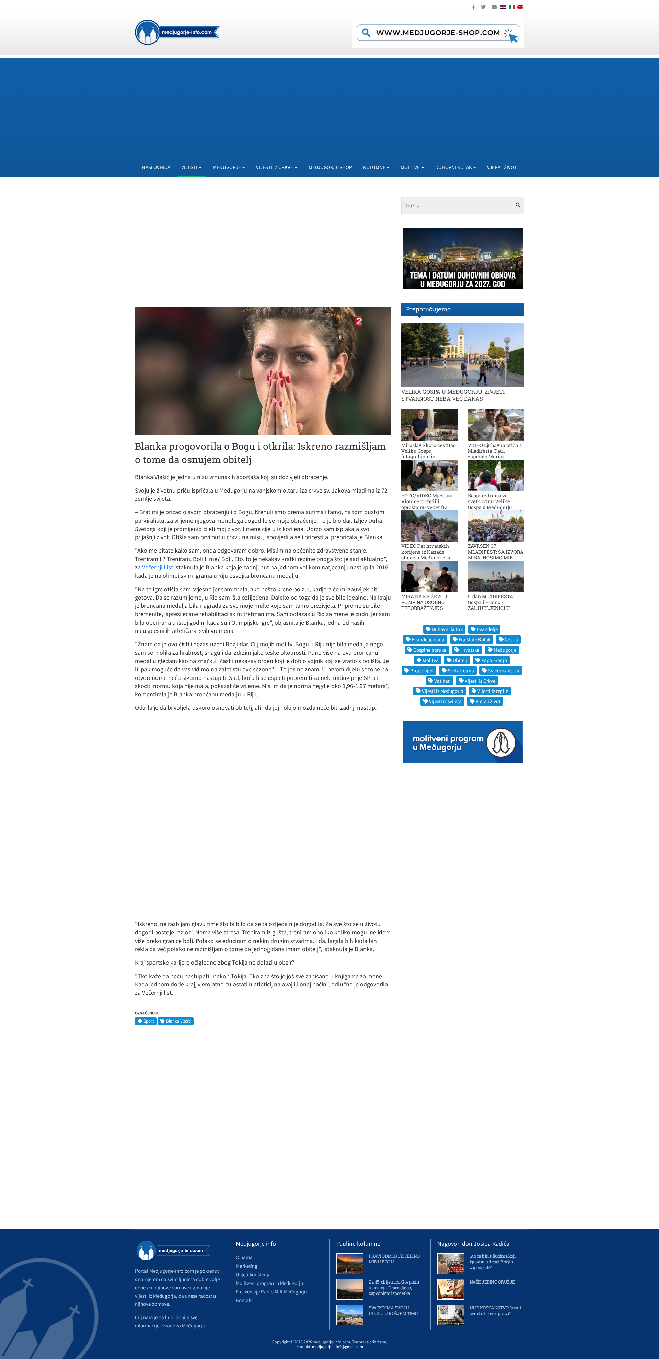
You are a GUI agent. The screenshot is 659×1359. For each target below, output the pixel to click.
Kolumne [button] (374, 167)
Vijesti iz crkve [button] (274, 167)
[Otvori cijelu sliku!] (263, 370)
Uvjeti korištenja (253, 1274)
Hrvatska (469, 650)
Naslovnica (156, 167)
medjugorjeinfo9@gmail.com (337, 1346)
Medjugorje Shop (330, 167)
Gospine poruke (429, 650)
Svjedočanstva (503, 670)
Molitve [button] (410, 167)
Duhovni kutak (447, 629)
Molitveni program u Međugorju (269, 1283)
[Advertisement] (341, 106)
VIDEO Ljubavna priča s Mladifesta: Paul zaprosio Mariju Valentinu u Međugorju (495, 453)
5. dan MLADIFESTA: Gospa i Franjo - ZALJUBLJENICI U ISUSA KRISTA (491, 605)
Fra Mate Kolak (474, 639)
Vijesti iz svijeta (445, 701)
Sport (148, 1021)
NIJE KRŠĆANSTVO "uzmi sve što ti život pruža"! (495, 1310)
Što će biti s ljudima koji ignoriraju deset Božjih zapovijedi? (493, 1262)
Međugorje (505, 650)
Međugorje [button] (227, 167)
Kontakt (244, 1300)
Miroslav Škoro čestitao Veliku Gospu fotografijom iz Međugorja (428, 453)
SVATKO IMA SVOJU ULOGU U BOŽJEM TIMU (393, 1310)
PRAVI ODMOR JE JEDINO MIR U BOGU (394, 1259)
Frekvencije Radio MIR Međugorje (271, 1291)
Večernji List (157, 567)
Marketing (246, 1266)
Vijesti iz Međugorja (442, 691)
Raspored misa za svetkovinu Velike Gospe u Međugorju (490, 501)
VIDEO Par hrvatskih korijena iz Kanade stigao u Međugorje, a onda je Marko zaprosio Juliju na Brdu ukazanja (428, 557)
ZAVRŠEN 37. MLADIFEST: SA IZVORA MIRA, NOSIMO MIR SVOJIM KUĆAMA (495, 554)
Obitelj (460, 660)
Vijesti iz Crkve (480, 680)
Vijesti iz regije (492, 691)
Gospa (511, 639)
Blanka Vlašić (178, 1021)
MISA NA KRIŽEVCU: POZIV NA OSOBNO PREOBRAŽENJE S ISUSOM (424, 605)
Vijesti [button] (189, 167)
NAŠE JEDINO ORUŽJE (492, 1282)
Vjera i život (502, 167)
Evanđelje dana (428, 639)
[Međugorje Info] (177, 31)
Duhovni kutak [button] (453, 167)
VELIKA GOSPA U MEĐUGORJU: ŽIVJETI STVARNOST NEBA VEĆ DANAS (453, 395)
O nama (244, 1257)
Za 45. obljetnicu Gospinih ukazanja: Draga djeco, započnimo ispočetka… (394, 1288)
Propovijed (421, 670)
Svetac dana (461, 670)
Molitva (431, 660)
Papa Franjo (494, 660)
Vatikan (442, 680)
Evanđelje (487, 629)
